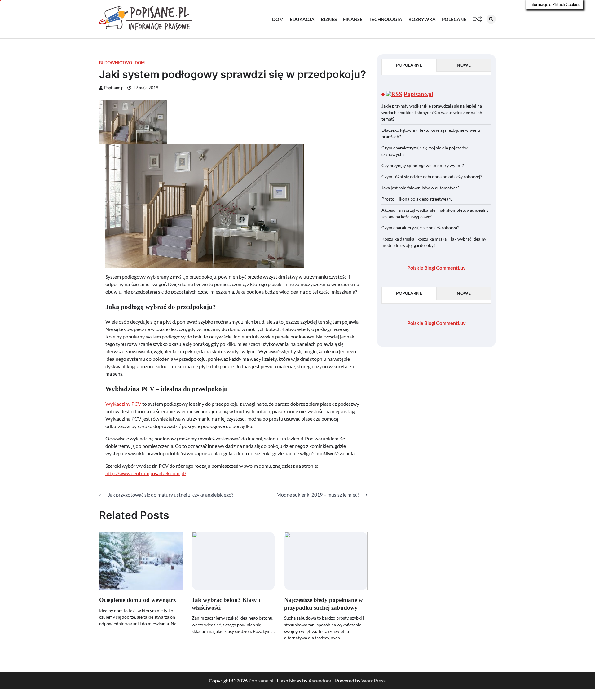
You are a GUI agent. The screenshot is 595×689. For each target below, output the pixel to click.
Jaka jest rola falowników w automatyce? (420, 187)
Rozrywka (422, 19)
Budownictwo (115, 62)
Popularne (409, 65)
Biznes (329, 19)
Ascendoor (320, 680)
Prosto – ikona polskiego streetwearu (417, 198)
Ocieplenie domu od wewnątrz (137, 600)
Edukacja (302, 19)
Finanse (353, 19)
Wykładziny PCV (123, 404)
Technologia (385, 19)
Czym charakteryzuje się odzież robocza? (420, 227)
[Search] (491, 19)
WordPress (373, 680)
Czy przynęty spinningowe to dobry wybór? (422, 165)
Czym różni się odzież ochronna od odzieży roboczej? (432, 176)
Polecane (454, 19)
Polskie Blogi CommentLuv (436, 268)
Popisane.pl (114, 88)
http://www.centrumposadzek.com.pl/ (145, 473)
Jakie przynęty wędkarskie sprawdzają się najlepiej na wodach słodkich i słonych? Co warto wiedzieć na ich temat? (431, 112)
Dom (278, 19)
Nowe (464, 65)
